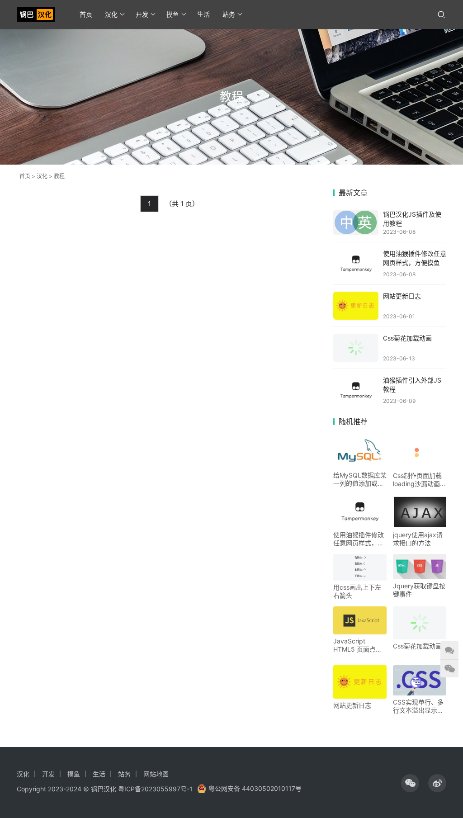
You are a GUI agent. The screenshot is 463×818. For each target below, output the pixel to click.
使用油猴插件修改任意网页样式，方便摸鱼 (358, 539)
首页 (86, 14)
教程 (59, 176)
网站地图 (156, 774)
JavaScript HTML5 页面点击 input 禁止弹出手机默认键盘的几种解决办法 (358, 645)
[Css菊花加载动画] (355, 348)
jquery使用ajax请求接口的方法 (418, 539)
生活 (203, 14)
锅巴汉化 (103, 789)
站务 (228, 14)
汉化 (111, 14)
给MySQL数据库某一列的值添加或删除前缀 (360, 479)
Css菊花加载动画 (407, 338)
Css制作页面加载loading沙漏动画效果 (419, 480)
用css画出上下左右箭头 (357, 591)
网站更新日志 (402, 296)
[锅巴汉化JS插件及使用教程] (355, 222)
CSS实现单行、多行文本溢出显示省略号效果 (418, 706)
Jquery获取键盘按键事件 (419, 590)
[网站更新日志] (355, 306)
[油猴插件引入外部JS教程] (355, 390)
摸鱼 (172, 14)
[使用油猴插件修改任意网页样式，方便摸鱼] (355, 263)
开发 (142, 14)
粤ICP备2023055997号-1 (155, 789)
